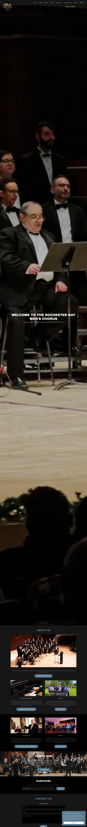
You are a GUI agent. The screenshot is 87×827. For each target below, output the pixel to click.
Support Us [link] (59, 2)
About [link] (40, 2)
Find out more (61, 746)
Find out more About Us (43, 675)
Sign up (61, 788)
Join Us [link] (52, 2)
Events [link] (46, 2)
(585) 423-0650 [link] (70, 6)
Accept (73, 822)
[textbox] (38, 788)
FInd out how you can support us (26, 746)
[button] (75, 2)
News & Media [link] (67, 2)
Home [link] (35, 2)
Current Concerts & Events (26, 709)
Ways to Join (60, 709)
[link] (7, 2)
